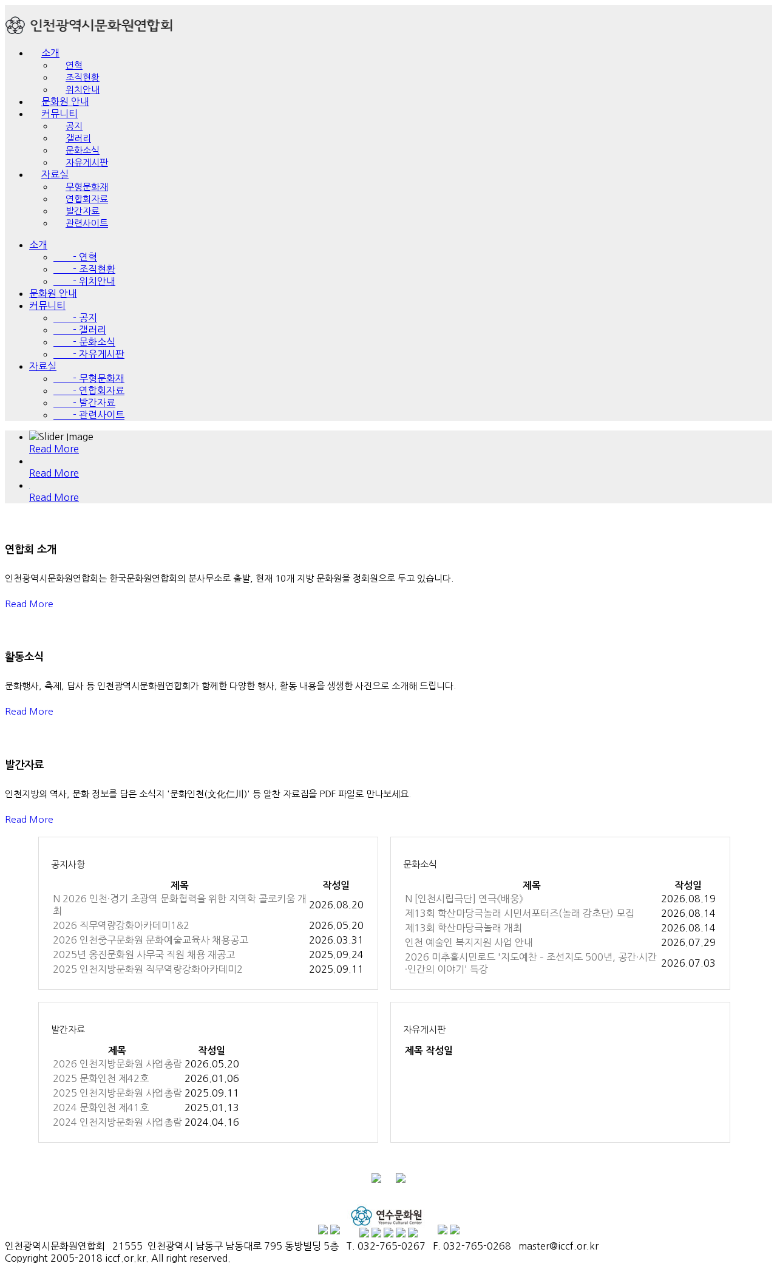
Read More (29, 603)
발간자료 (68, 1029)
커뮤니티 (47, 305)
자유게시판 (87, 162)
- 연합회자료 (88, 390)
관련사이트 (87, 223)
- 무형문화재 (88, 378)
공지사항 (68, 864)
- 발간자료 (84, 402)
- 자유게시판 (88, 354)
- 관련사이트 (88, 415)
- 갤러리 (79, 330)
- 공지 (75, 317)
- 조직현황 (84, 269)
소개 (50, 53)
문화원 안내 (53, 293)
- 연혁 (75, 257)
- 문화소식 (84, 342)
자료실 (42, 366)
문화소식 (420, 864)
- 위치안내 (84, 281)
